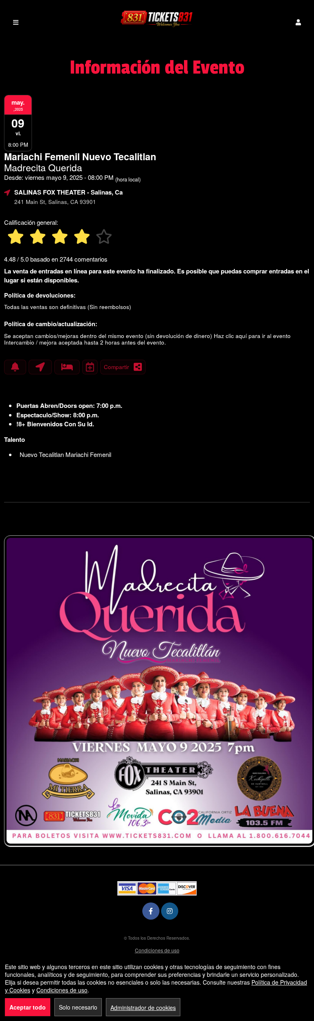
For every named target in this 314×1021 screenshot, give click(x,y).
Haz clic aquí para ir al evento (252, 336)
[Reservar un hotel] (67, 367)
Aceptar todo (27, 1007)
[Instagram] (169, 911)
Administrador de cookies (143, 1007)
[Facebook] (150, 911)
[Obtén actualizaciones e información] (15, 367)
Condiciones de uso (157, 950)
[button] (298, 22)
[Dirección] (40, 367)
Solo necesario (78, 1007)
